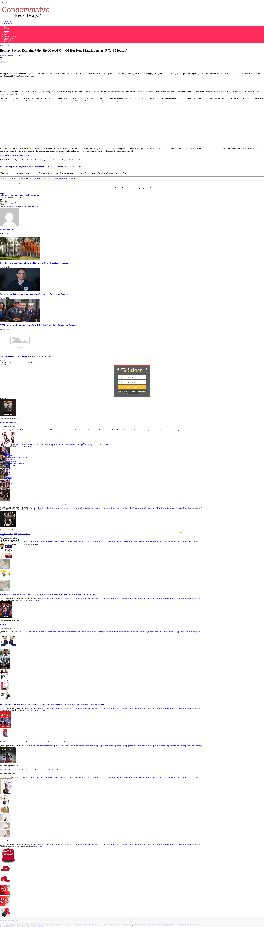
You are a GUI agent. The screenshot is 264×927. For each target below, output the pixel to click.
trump (79, 444)
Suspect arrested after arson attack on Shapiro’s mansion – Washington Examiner (34, 294)
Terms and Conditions (11, 461)
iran (41, 444)
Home (6, 27)
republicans (69, 444)
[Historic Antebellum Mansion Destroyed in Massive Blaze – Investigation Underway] (20, 259)
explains (12, 195)
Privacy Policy (9, 459)
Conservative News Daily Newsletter (16, 457)
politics (56, 444)
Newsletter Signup (10, 36)
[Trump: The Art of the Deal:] (8, 415)
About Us (7, 34)
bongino (8, 444)
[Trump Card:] (6, 617)
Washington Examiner (94, 444)
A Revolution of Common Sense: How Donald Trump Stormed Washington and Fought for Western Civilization (32, 769)
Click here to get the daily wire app (15, 155)
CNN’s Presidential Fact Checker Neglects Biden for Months (25, 356)
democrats (20, 444)
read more (40, 510)
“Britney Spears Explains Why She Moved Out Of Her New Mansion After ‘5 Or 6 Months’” (44, 166)
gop (25, 444)
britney (5, 195)
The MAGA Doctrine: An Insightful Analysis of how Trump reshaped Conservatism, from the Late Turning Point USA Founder (36, 741)
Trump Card (3, 624)
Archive (6, 31)
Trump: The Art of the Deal (8, 422)
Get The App (8, 38)
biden (2, 444)
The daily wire (4, 45)
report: (63, 444)
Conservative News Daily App (14, 463)
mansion (19, 195)
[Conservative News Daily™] (26, 18)
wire (107, 444)
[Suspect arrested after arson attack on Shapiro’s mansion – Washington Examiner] (20, 290)
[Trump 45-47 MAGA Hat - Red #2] (5, 884)
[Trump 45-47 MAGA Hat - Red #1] (5, 873)
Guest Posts (8, 42)
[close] (133, 919)
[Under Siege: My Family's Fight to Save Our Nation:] (8, 527)
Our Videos (8, 29)
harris (28, 444)
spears (39, 195)
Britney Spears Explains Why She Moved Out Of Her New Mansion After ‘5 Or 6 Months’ (50, 178)
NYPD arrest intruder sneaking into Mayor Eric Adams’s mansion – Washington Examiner (38, 325)
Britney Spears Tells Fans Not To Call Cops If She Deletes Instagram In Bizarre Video (46, 160)
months (27, 195)
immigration (36, 444)
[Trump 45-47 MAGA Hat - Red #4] (5, 905)
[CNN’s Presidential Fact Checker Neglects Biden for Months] (20, 352)
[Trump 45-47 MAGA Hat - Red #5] (5, 916)
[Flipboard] (15, 203)
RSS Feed (7, 40)
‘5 (1, 195)
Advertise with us (10, 465)
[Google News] (5, 203)
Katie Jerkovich (5, 55)
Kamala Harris (45, 444)
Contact (6, 33)
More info (115, 430)
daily (14, 444)
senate (73, 444)
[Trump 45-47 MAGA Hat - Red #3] (5, 895)
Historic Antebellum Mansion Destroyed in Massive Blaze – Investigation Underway (35, 263)
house (31, 444)
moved (33, 195)
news (50, 444)
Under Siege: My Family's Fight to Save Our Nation (15, 534)
